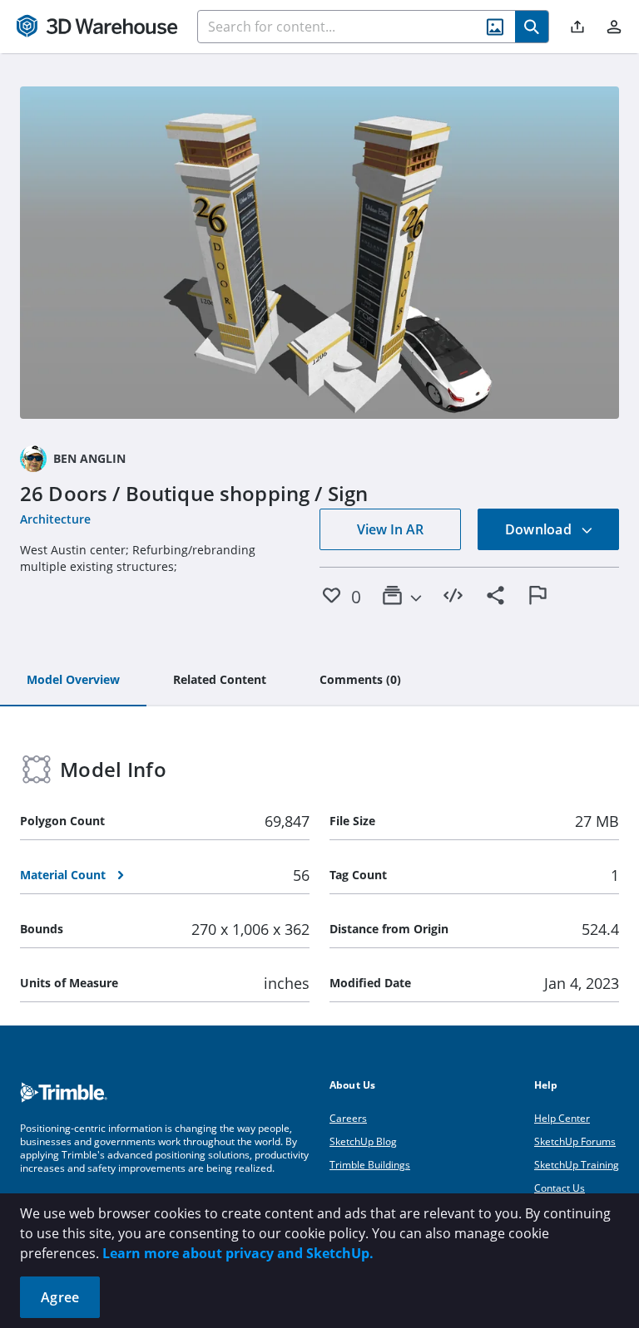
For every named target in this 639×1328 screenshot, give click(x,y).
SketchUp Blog (363, 1141)
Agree (60, 1297)
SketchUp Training (576, 1165)
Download (540, 529)
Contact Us (559, 1188)
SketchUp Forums (575, 1141)
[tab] (73, 680)
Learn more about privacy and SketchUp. (238, 1253)
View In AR (390, 529)
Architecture (55, 519)
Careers (348, 1118)
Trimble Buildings (369, 1165)
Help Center (562, 1118)
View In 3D (319, 252)
